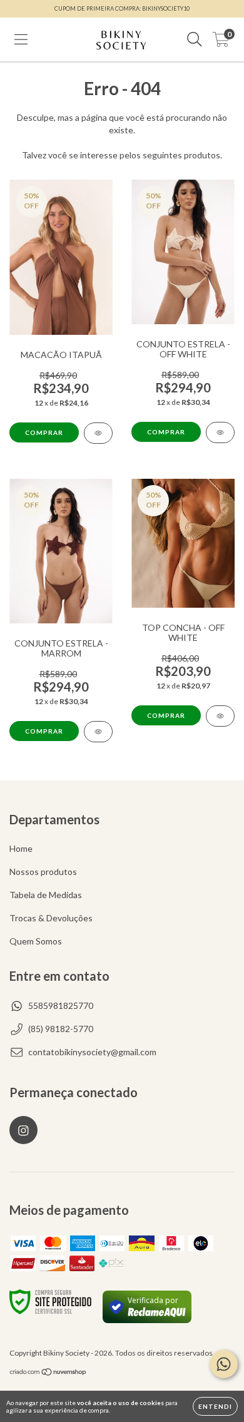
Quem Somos (35, 941)
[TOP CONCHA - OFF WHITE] (220, 716)
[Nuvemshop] (48, 1373)
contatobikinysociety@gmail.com (92, 1051)
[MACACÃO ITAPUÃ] (98, 433)
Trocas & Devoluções (51, 918)
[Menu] (21, 39)
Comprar (44, 432)
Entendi (215, 1406)
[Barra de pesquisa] (194, 39)
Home (21, 848)
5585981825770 (60, 1005)
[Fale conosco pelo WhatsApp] (224, 1364)
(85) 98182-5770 (60, 1028)
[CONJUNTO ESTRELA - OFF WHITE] (220, 432)
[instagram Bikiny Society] (23, 1130)
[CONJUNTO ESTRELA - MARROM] (98, 731)
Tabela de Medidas (45, 894)
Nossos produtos (43, 871)
